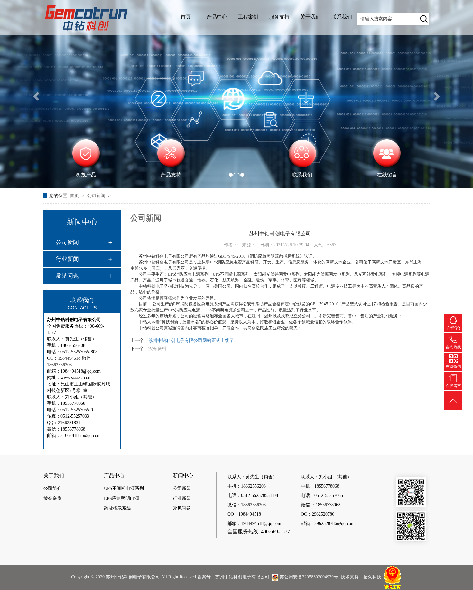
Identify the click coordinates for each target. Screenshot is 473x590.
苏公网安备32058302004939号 (308, 577)
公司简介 (52, 488)
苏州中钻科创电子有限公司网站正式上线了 (191, 340)
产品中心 (217, 17)
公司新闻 (97, 195)
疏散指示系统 (117, 508)
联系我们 (341, 17)
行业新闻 (67, 259)
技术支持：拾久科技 (361, 577)
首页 (186, 17)
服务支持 (279, 17)
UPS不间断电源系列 (124, 488)
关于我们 (310, 17)
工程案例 (248, 17)
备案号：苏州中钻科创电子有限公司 (233, 577)
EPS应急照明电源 (121, 498)
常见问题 (67, 275)
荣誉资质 (52, 498)
